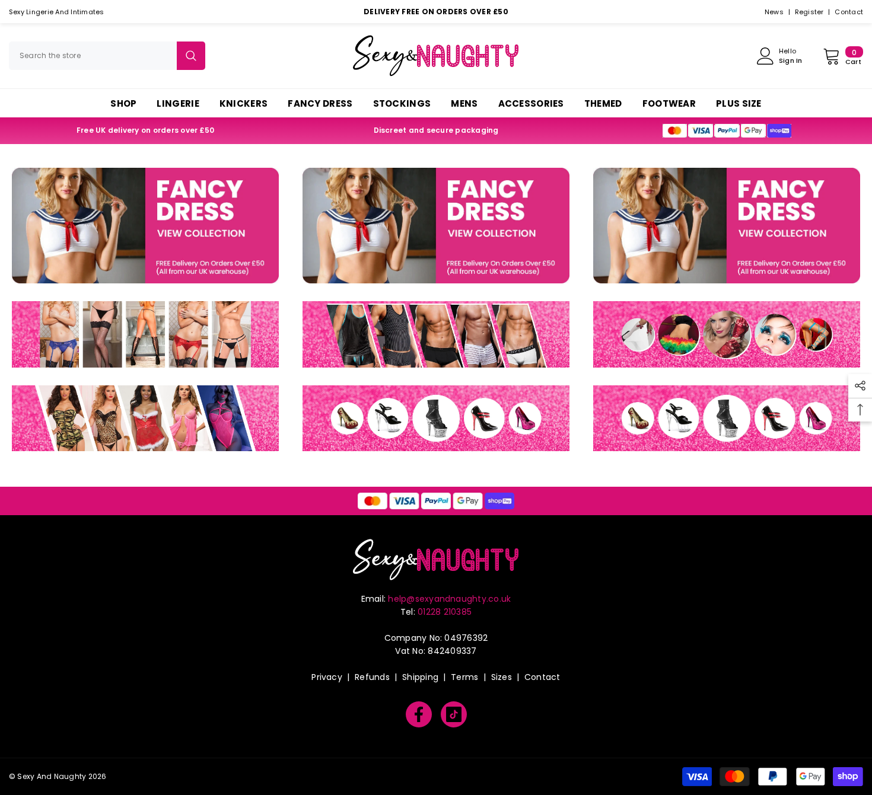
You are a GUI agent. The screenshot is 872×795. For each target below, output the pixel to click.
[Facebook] (419, 714)
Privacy (326, 677)
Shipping (420, 677)
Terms (464, 677)
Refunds (372, 677)
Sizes (501, 677)
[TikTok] (454, 714)
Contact (849, 12)
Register (809, 12)
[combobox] (93, 55)
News (774, 12)
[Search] (107, 55)
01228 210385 (445, 612)
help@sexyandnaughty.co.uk (449, 599)
